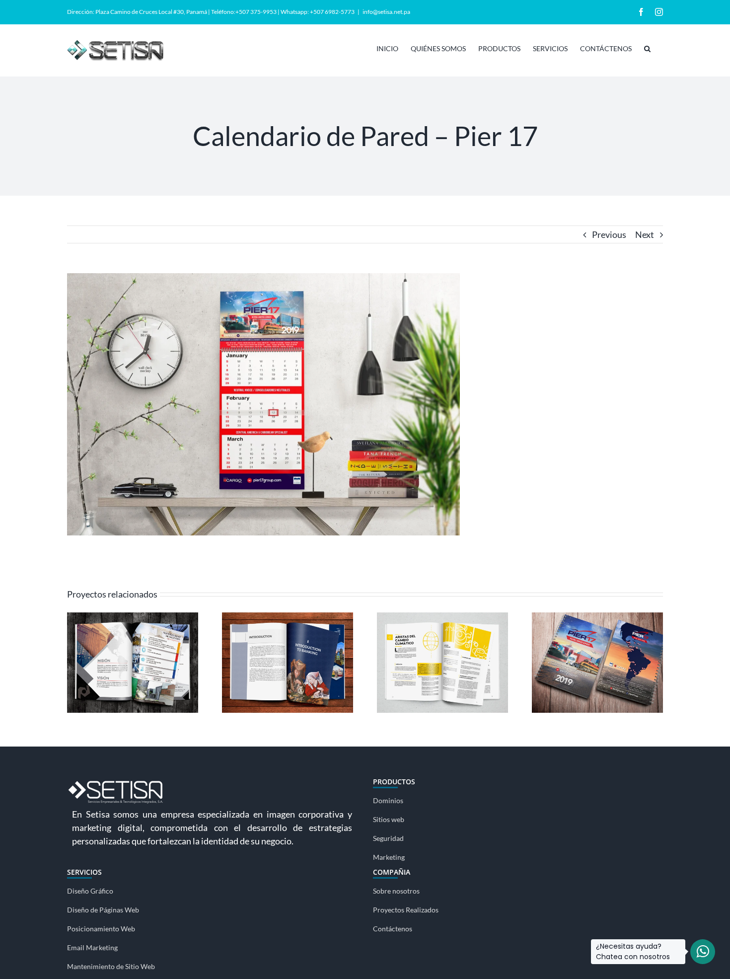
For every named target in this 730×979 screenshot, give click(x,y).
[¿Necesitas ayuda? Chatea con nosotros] (702, 951)
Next (644, 234)
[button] (647, 47)
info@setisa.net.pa (386, 11)
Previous (609, 234)
